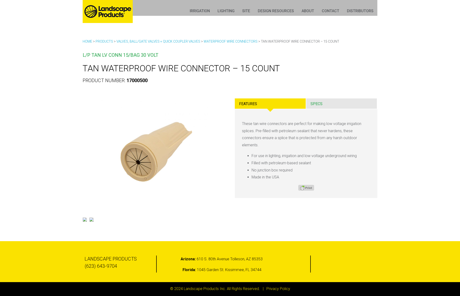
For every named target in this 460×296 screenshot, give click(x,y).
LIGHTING (226, 11)
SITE (246, 11)
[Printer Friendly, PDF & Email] (306, 188)
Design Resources (276, 11)
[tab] (270, 103)
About (308, 11)
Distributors (360, 11)
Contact (330, 11)
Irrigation (200, 11)
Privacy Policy (278, 288)
